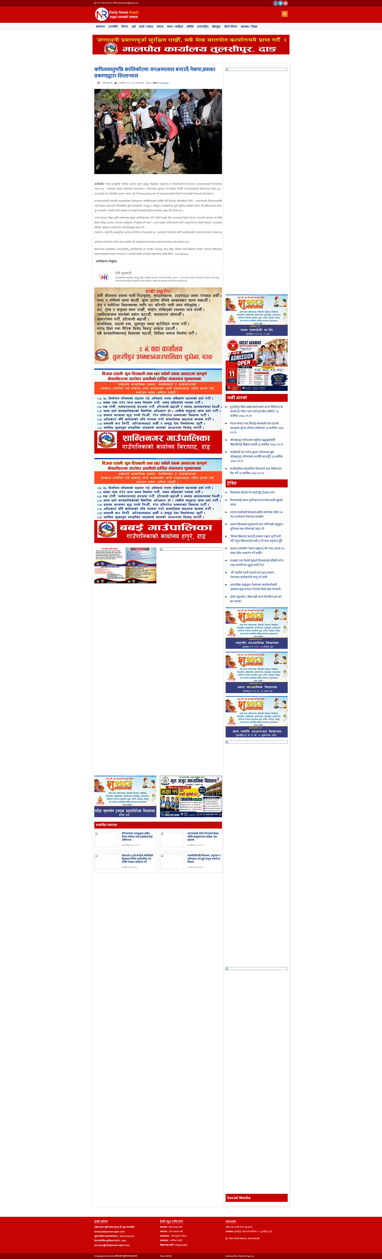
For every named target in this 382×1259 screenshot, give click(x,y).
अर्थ (134, 26)
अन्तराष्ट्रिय (202, 26)
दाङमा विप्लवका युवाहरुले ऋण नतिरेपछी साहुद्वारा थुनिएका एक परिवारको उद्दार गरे (256, 526)
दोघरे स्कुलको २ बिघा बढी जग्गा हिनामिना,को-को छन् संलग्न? (255, 599)
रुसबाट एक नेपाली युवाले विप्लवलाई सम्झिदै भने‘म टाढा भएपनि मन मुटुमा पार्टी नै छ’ (257, 563)
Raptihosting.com (246, 1256)
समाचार (100, 26)
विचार (124, 26)
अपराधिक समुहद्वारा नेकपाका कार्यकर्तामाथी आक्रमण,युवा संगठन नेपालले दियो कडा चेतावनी (255, 587)
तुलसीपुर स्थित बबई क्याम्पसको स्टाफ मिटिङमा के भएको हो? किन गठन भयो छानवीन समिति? (256, 409)
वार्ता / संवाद (146, 26)
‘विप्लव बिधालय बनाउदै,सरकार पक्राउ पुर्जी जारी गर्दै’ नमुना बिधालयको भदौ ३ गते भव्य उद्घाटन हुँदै (256, 539)
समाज (160, 26)
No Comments (162, 83)
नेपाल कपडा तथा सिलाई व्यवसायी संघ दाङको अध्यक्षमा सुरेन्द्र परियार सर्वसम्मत (254, 426)
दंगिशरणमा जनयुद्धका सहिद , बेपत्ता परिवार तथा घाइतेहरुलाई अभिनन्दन (137, 836)
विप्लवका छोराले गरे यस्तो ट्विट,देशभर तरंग (252, 492)
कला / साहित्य (175, 26)
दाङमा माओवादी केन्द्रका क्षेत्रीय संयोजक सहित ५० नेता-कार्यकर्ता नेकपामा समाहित (256, 514)
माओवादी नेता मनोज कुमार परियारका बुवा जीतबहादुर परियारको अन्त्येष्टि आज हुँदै (252, 454)
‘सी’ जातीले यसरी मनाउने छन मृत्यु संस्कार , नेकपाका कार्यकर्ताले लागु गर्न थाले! (252, 575)
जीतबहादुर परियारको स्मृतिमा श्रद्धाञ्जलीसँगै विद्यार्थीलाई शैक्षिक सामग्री (252, 442)
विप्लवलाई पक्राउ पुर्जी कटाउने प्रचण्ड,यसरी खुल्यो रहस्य (256, 502)
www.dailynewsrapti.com (109, 1231)
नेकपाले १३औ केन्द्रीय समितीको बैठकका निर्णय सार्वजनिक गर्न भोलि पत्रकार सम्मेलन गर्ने (137, 858)
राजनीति (113, 26)
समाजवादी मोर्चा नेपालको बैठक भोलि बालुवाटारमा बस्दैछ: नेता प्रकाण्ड (203, 836)
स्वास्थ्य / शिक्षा (249, 26)
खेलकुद (216, 26)
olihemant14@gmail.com (127, 3)
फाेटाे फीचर (230, 26)
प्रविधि (190, 26)
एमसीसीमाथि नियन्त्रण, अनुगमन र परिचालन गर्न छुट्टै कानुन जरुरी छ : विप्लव (204, 858)
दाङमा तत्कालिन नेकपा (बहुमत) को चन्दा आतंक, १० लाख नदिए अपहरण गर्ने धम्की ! (257, 551)
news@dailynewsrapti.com (113, 1245)
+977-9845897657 (104, 3)
